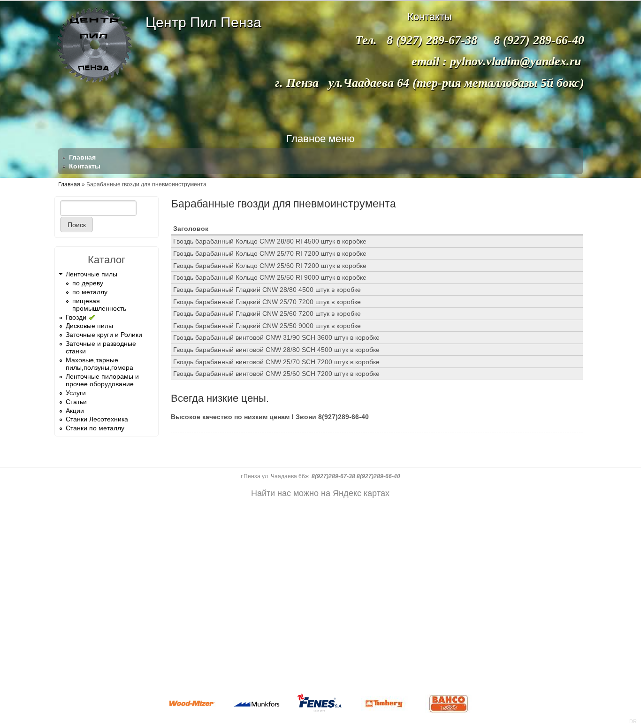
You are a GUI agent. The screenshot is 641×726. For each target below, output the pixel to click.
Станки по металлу (95, 428)
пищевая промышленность (99, 304)
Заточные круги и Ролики (104, 334)
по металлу (89, 292)
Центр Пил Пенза (203, 22)
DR (633, 721)
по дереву (87, 283)
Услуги (76, 393)
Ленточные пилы (91, 274)
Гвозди (76, 317)
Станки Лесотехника (97, 419)
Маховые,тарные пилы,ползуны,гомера (99, 363)
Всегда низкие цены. (220, 398)
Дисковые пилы (89, 325)
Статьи (76, 401)
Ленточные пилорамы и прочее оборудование (102, 380)
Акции (75, 410)
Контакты (84, 166)
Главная (82, 157)
